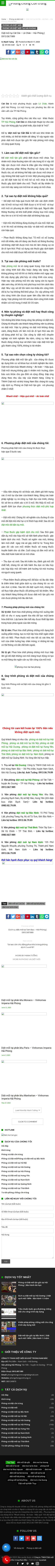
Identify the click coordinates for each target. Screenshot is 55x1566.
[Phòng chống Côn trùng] (27, 3)
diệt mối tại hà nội (38, 1473)
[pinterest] (27, 52)
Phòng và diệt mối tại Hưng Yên (15, 1175)
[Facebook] (15, 1538)
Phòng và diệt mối (16, 19)
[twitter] (13, 52)
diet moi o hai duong (38, 1480)
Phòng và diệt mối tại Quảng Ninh (16, 1184)
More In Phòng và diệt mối (26, 959)
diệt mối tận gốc (13, 157)
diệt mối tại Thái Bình (26, 827)
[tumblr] (37, 52)
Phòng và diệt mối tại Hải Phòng (19, 28)
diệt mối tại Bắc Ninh (27, 812)
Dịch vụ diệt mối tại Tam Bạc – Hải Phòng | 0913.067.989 (27, 929)
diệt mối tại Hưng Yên (30, 794)
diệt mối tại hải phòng (35, 903)
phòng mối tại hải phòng (17, 1480)
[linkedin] (32, 52)
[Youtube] (33, 1538)
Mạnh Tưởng (9, 42)
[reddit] (22, 52)
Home (3, 19)
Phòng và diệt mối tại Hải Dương (15, 1167)
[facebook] (8, 52)
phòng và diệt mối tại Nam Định (27, 754)
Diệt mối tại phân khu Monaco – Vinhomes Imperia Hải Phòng (23, 1002)
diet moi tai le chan (10, 907)
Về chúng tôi (19, 1548)
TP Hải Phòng (8, 122)
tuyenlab (42, 1560)
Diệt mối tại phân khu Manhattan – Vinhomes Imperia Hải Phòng (25, 1097)
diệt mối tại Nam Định (30, 842)
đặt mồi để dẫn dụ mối (12, 524)
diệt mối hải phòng (17, 1476)
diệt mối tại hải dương (19, 1473)
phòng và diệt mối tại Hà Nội (24, 743)
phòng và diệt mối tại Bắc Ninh (16, 750)
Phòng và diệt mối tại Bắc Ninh (31, 1158)
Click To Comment (27, 1121)
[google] (18, 52)
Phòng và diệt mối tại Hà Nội (14, 1163)
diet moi (48, 1469)
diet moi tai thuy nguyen (13, 1469)
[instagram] (39, 1538)
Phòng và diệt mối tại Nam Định (15, 1179)
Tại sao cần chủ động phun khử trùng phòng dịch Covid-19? (27, 944)
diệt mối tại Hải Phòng (27, 779)
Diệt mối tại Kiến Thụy (27, 1483)
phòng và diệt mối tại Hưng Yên (37, 746)
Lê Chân (42, 103)
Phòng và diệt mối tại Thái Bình (15, 1188)
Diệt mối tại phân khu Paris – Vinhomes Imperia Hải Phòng (26, 1049)
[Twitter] (21, 1538)
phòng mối (11, 266)
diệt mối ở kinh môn (34, 1469)
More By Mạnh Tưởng (26, 955)
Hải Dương (20, 765)
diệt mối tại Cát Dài (16, 903)
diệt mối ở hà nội (12, 1466)
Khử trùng (5, 1150)
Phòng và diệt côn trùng (12, 1154)
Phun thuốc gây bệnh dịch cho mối (21, 532)
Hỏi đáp (4, 1146)
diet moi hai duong (40, 1462)
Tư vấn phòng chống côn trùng (15, 1192)
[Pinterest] (27, 1538)
